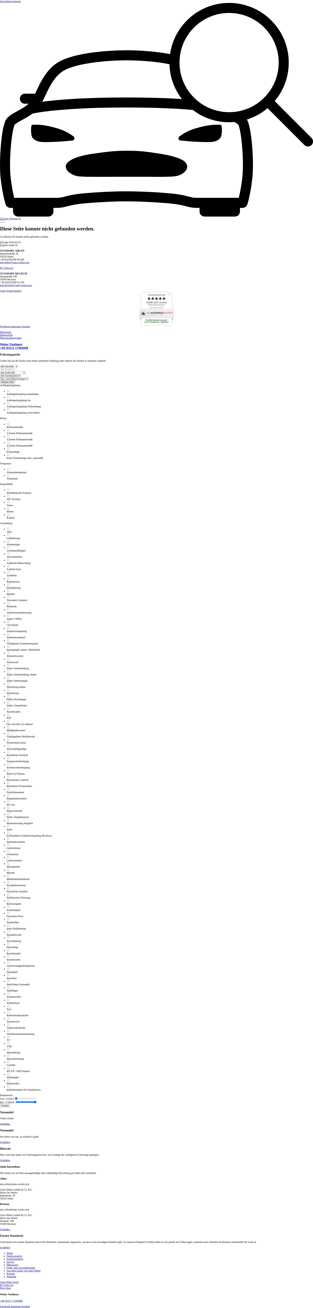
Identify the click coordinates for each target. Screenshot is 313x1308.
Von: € (7, 1098)
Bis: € (7, 1102)
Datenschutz (6, 335)
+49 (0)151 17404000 (11, 1301)
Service (10, 1262)
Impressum (5, 332)
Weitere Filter (7, 382)
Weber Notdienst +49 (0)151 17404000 (14, 346)
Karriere (11, 1273)
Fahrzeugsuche (14, 1256)
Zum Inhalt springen (10, 1)
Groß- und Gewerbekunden (21, 1267)
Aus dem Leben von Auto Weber (24, 1270)
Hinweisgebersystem (10, 338)
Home (10, 1253)
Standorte (11, 1276)
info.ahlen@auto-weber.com (14, 262)
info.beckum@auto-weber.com (16, 285)
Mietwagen (12, 1264)
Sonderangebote (15, 1259)
